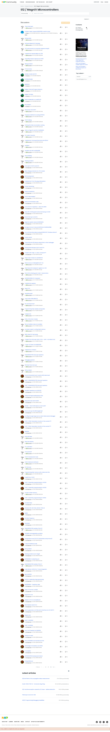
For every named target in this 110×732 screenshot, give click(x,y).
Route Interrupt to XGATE (31, 217)
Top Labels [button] (79, 73)
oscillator (27, 145)
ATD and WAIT (28, 452)
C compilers (28, 651)
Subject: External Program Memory (33, 89)
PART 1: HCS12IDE (29, 625)
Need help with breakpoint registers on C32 (35, 268)
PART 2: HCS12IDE (29, 620)
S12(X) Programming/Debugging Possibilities (33, 700)
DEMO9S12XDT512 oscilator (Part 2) (33, 528)
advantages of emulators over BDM (34, 646)
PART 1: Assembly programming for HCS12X (35, 498)
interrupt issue (28, 436)
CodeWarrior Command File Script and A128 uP (36, 140)
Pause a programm (29, 191)
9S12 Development (29, 176)
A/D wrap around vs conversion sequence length (37, 48)
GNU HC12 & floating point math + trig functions (36, 273)
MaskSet (27, 431)
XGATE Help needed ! (30, 196)
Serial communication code (31, 201)
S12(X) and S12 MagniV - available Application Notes (82, 64)
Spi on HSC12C (28, 574)
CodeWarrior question (30, 283)
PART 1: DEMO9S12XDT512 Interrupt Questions (36, 385)
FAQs (102, 2)
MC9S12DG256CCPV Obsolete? (32, 278)
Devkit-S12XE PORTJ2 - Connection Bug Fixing (33, 684)
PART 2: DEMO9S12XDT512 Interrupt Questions (36, 380)
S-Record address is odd (31, 543)
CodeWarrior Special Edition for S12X (34, 53)
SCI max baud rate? (30, 304)
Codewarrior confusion (30, 349)
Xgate (26, 513)
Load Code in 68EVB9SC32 (31, 298)
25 (48, 667)
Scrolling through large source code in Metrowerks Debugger (40, 416)
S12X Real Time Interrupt (31, 365)
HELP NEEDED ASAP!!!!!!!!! (31, 605)
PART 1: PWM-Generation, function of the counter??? (38, 426)
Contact (27, 721)
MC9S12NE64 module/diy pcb (32, 559)
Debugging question (30, 360)
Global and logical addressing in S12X (34, 395)
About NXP (4, 721)
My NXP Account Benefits (37, 721)
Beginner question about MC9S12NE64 (34, 222)
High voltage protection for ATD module (35, 171)
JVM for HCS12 (28, 237)
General (78, 76)
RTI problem (28, 104)
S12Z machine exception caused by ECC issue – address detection (38, 689)
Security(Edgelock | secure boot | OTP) (82, 79)
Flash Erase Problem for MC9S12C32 (34, 258)
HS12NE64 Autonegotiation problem (34, 533)
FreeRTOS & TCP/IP (29, 477)
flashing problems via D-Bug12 (32, 554)
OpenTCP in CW (29, 595)
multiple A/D (28, 314)
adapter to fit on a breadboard (32, 600)
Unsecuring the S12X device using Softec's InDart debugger (39, 242)
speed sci (27, 84)
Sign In (106, 2)
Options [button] (86, 19)
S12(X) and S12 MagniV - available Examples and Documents (81, 68)
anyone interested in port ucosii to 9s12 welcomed (37, 375)
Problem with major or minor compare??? (35, 252)
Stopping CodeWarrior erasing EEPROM (34, 115)
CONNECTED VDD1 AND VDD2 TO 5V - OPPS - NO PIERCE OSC (40, 339)
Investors (17, 721)
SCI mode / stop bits (30, 135)
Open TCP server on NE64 (31, 589)
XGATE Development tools (31, 457)
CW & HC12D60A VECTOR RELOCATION (34, 640)
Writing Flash (28, 38)
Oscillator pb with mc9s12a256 (32, 150)
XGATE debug (28, 120)
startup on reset (29, 635)
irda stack (27, 523)
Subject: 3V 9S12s (29, 94)
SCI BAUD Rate (28, 503)
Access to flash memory (31, 492)
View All (45, 671)
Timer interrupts (29, 26)
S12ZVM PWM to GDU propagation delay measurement (36, 678)
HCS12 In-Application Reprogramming (34, 579)
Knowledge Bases (30, 2)
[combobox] (60, 13)
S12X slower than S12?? (30, 110)
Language (96, 2)
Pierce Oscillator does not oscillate (33, 324)
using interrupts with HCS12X (32, 401)
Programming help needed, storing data (35, 309)
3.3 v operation (28, 446)
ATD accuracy (28, 69)
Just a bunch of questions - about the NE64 (35, 207)
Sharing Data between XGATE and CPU (34, 247)
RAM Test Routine (29, 441)
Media (22, 721)
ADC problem (28, 549)
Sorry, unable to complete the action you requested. (13, 729)
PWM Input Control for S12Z (29, 695)
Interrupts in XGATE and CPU (32, 166)
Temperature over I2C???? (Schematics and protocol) (38, 538)
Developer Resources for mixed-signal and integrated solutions (81, 60)
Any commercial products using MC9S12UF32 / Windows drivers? (41, 232)
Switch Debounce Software (31, 462)
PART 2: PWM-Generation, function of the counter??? (38, 421)
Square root (28, 615)
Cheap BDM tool (29, 661)
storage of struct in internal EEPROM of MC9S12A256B (38, 227)
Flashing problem (29, 161)
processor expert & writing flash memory (35, 329)
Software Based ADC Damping (32, 43)
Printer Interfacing (29, 186)
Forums (22, 2)
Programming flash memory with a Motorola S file (37, 472)
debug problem (29, 64)
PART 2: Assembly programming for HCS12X (35, 487)
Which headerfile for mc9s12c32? (33, 99)
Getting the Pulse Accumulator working (34, 125)
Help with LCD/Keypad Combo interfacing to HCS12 (37, 212)
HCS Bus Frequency (29, 518)
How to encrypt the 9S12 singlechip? (34, 411)
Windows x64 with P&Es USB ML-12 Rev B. (35, 508)
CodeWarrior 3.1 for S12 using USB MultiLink (35, 181)
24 (45, 667)
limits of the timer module (31, 319)
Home (22, 6)
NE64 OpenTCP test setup (31, 334)
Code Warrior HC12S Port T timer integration (36, 569)
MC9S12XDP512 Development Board (33, 656)
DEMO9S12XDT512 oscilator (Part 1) (33, 564)
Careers (11, 721)
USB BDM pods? (29, 293)
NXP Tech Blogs (40, 2)
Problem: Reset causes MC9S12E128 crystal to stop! (37, 31)
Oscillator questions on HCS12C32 (33, 390)
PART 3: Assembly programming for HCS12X (35, 482)
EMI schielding (28, 155)
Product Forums (29, 6)
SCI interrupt (28, 467)
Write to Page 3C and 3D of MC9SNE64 (34, 130)
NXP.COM (48, 2)
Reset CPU (27, 288)
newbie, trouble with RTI (31, 74)
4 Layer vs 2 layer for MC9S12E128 (33, 344)
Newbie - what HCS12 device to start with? (35, 406)
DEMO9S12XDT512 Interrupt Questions (34, 355)
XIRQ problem (28, 370)
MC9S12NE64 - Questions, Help (32, 584)
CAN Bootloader (29, 79)
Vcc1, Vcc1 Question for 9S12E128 (33, 630)
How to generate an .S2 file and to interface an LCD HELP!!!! (39, 610)
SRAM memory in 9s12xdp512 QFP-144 (34, 263)
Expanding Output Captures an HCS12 (34, 58)
